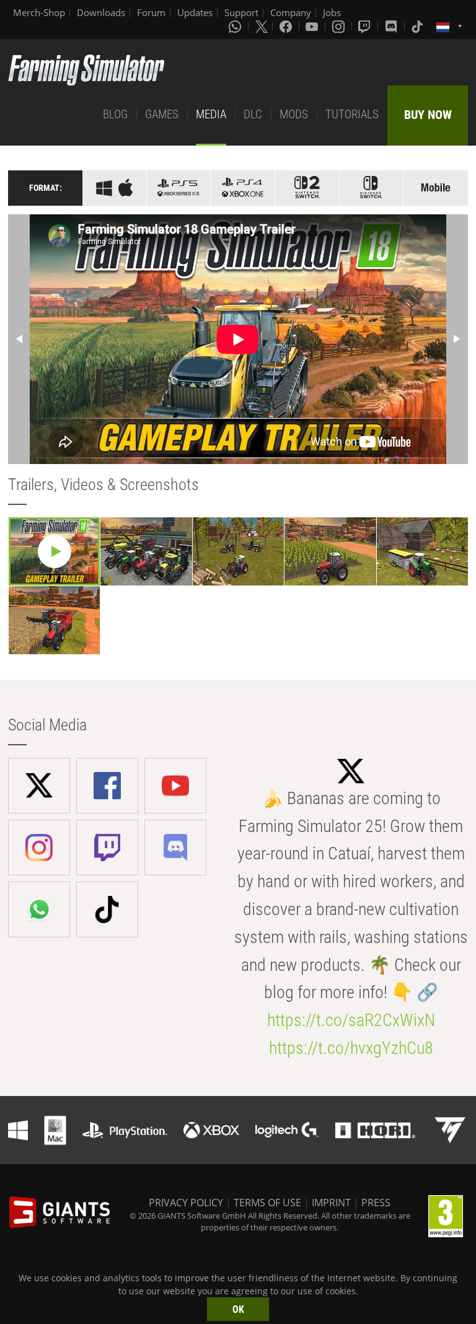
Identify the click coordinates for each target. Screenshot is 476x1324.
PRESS (375, 1202)
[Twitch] (365, 26)
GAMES (161, 114)
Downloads (101, 12)
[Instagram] (339, 26)
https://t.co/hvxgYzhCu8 (351, 1048)
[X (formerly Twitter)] (261, 26)
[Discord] (392, 26)
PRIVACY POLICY (186, 1202)
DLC (253, 114)
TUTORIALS (352, 114)
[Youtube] (313, 26)
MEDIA (211, 114)
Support (241, 12)
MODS (294, 114)
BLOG (115, 114)
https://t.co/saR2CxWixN (351, 1020)
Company (290, 12)
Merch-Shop (39, 12)
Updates (195, 12)
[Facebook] (287, 26)
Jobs (332, 12)
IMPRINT (331, 1202)
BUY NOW (428, 114)
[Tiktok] (418, 26)
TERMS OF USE (267, 1202)
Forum (151, 12)
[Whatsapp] (236, 26)
